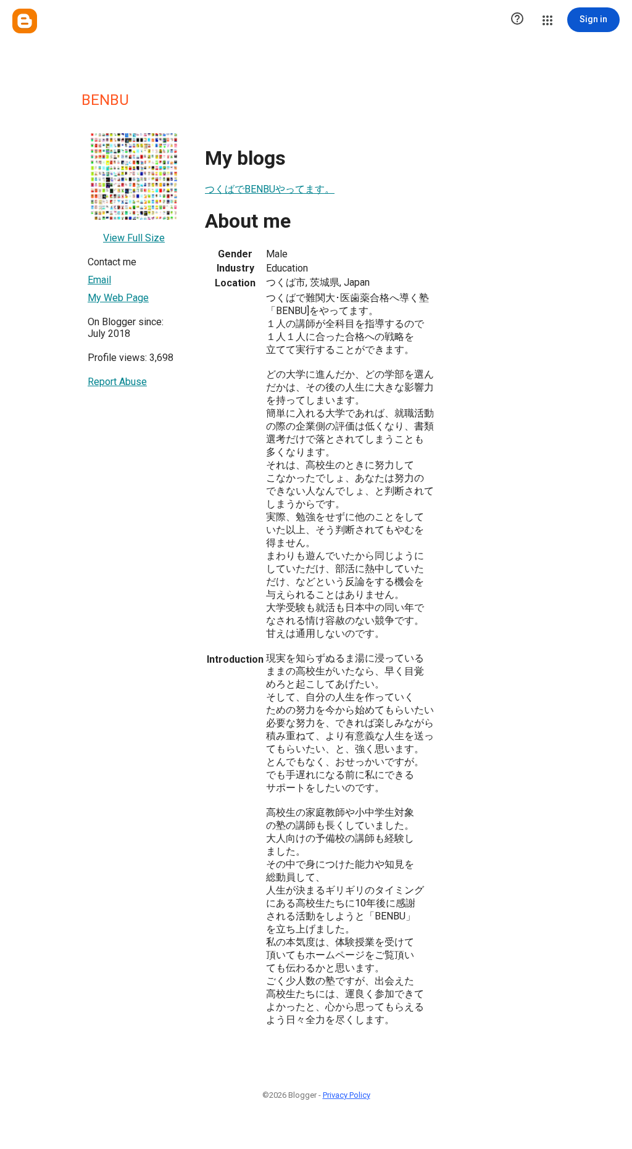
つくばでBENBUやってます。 (270, 189)
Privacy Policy (346, 1095)
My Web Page (118, 298)
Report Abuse (117, 382)
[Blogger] (24, 21)
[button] (517, 20)
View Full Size (134, 238)
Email (99, 280)
